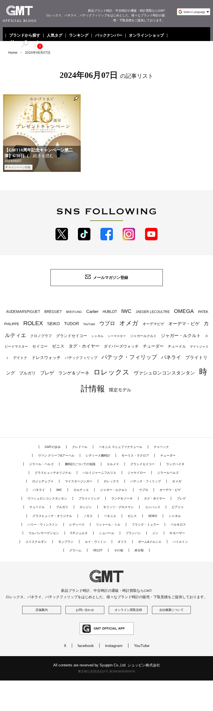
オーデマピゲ (153, 324)
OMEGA (184, 311)
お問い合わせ (85, 609)
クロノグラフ (41, 336)
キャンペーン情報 (19, 167)
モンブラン (65, 541)
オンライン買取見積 (128, 609)
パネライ (171, 357)
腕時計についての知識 (80, 464)
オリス (122, 541)
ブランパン (133, 533)
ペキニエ (110, 516)
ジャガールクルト (143, 336)
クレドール (79, 446)
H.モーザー (177, 533)
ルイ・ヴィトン (95, 541)
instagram (114, 645)
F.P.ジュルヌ (79, 533)
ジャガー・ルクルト (181, 335)
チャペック (161, 446)
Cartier (92, 311)
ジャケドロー (137, 472)
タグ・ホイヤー (84, 346)
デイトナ (20, 358)
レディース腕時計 (98, 455)
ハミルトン (180, 541)
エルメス (113, 464)
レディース (77, 524)
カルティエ (81, 489)
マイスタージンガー (78, 481)
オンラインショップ (146, 35)
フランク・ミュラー (145, 524)
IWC (126, 311)
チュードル (177, 346)
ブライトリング (89, 498)
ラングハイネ (175, 464)
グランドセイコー (71, 335)
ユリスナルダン (36, 541)
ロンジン (86, 507)
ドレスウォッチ (46, 357)
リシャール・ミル (108, 524)
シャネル (97, 336)
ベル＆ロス (178, 524)
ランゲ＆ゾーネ (73, 373)
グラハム (75, 550)
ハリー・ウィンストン (42, 524)
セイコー (40, 346)
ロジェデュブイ (43, 481)
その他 (118, 550)
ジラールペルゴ (168, 472)
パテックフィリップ (81, 358)
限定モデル (120, 390)
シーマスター (117, 336)
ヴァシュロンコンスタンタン (164, 373)
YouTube (89, 324)
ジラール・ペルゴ (41, 464)
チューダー (153, 346)
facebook (86, 645)
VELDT (98, 550)
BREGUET (53, 312)
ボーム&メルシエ (149, 541)
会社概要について (171, 609)
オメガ (128, 323)
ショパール (106, 533)
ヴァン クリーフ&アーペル (56, 455)
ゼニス (58, 346)
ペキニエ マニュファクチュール (120, 446)
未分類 (139, 550)
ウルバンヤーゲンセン (44, 533)
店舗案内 (42, 609)
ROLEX (33, 323)
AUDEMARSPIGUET (23, 312)
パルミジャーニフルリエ (99, 472)
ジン (155, 533)
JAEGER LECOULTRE (153, 312)
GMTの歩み (53, 446)
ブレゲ (47, 373)
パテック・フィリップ (129, 357)
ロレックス (111, 372)
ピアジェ (178, 507)
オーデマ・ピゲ (183, 323)
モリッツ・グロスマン (118, 507)
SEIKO (53, 323)
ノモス (88, 516)
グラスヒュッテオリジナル (53, 472)
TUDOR (71, 323)
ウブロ (107, 323)
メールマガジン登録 (110, 277)
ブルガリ (27, 373)
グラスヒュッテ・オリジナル (52, 516)
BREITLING (74, 312)
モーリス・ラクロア (135, 455)
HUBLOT (110, 312)
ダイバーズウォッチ (121, 346)
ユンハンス (152, 507)
